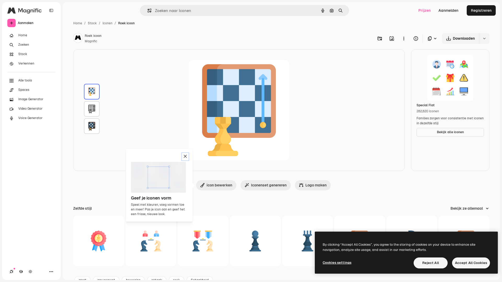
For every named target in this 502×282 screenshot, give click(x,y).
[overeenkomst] (151, 241)
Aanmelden (448, 10)
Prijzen (424, 10)
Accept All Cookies (471, 263)
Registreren (481, 10)
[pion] (255, 241)
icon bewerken (219, 185)
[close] (185, 156)
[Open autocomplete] (147, 11)
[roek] (92, 91)
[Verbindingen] (11, 271)
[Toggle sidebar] (51, 10)
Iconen (107, 23)
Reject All (430, 263)
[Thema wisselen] (30, 271)
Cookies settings (337, 262)
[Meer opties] (403, 38)
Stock (92, 23)
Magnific (91, 41)
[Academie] (21, 271)
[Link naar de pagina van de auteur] (78, 38)
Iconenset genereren (269, 185)
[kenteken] (98, 241)
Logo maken (316, 185)
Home (77, 23)
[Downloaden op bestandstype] (432, 38)
